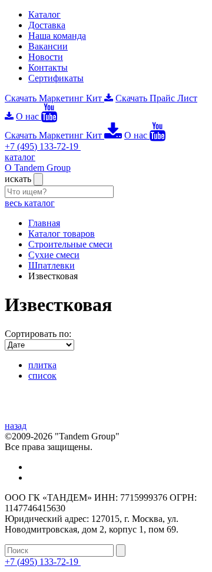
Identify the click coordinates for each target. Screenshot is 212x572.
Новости (45, 57)
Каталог (44, 14)
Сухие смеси (54, 255)
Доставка (46, 25)
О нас (28, 116)
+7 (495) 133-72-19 (43, 146)
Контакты (48, 67)
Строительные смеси (70, 244)
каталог (20, 157)
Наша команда (57, 36)
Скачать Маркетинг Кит (54, 98)
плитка (42, 365)
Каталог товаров (61, 234)
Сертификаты (56, 78)
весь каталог (30, 203)
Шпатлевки (51, 265)
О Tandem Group (38, 168)
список (42, 376)
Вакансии (48, 46)
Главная (44, 223)
